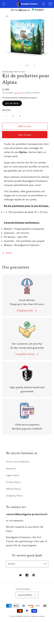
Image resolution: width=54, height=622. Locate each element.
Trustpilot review (24, 354)
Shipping (17, 93)
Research (11, 468)
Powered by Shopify (38, 616)
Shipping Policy (14, 495)
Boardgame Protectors (23, 616)
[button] (3, 4)
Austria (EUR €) (25, 595)
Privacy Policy (13, 482)
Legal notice (12, 475)
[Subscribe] (44, 563)
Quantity (6, 110)
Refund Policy (13, 488)
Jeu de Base (12, 103)
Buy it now (24, 134)
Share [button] (9, 252)
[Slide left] (20, 65)
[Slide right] (34, 65)
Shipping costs (25, 310)
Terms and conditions (18, 461)
